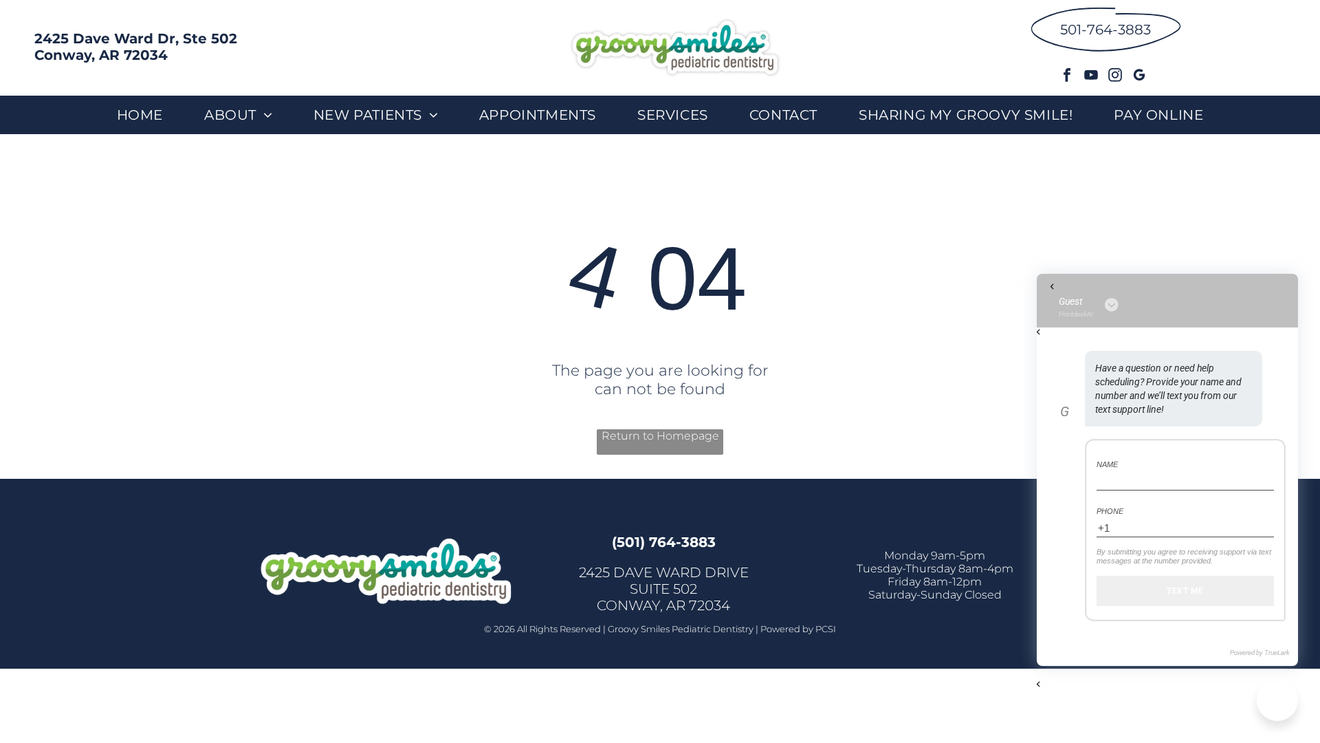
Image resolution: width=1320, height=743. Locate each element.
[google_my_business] (1139, 77)
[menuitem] (140, 115)
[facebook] (1067, 77)
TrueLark (1277, 652)
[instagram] (1115, 77)
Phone (1110, 511)
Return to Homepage (660, 435)
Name (1107, 464)
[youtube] (1091, 77)
